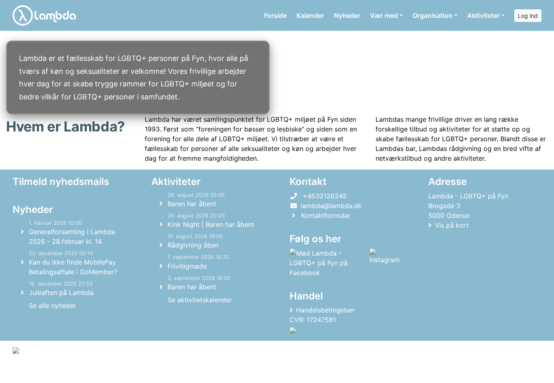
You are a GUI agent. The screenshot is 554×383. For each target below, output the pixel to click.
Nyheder (347, 15)
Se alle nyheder (52, 305)
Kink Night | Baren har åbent (210, 224)
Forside (275, 15)
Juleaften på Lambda (61, 292)
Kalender (310, 15)
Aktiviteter (483, 15)
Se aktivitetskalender (199, 300)
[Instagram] (384, 263)
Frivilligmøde (187, 266)
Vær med (384, 15)
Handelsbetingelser (325, 310)
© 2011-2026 (29, 372)
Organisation (432, 15)
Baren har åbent (191, 204)
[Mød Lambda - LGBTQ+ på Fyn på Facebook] (328, 263)
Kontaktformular (325, 215)
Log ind (528, 15)
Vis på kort (452, 225)
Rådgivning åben (193, 245)
